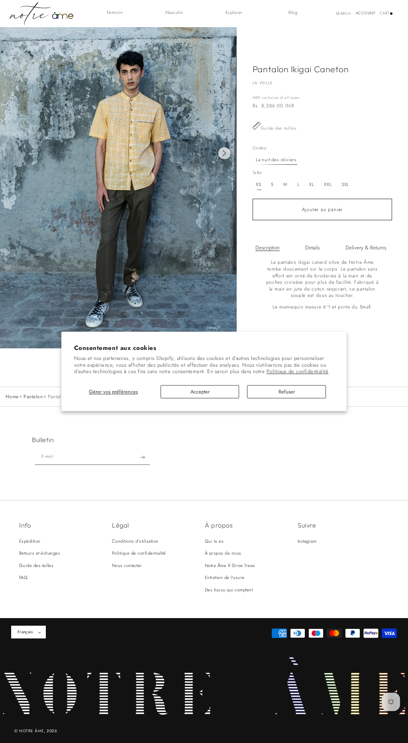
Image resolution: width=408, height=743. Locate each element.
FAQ (23, 577)
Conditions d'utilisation (135, 541)
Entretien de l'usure (225, 577)
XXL (328, 184)
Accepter (200, 391)
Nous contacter (127, 565)
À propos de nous (223, 553)
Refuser (287, 391)
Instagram (307, 541)
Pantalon (33, 396)
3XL (345, 184)
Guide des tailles (279, 128)
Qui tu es (214, 541)
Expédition (30, 541)
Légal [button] (120, 525)
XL (311, 184)
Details (312, 247)
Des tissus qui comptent (229, 590)
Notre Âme (31, 731)
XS (258, 184)
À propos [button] (219, 525)
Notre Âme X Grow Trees (230, 565)
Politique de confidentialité (297, 371)
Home (12, 396)
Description (267, 247)
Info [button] (25, 525)
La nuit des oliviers (276, 159)
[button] (119, 13)
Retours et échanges (39, 553)
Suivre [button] (307, 525)
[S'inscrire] (143, 457)
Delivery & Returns (365, 247)
